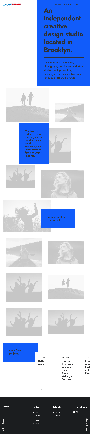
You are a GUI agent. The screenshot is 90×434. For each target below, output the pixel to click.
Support (58, 418)
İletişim (77, 4)
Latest (37, 421)
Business (58, 412)
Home (37, 412)
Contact (38, 423)
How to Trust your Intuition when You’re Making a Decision (67, 370)
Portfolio (38, 418)
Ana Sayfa (57, 4)
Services (38, 415)
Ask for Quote (3, 425)
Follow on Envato (87, 424)
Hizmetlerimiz (68, 4)
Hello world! (41, 362)
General (58, 415)
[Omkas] (12, 4)
